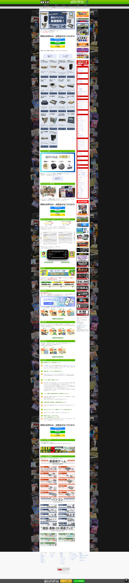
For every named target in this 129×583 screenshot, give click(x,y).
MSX (79, 85)
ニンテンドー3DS (80, 130)
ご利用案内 (52, 555)
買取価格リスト (43, 556)
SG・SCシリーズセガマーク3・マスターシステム (82, 101)
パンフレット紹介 (62, 562)
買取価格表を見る (44, 76)
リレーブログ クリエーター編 (73, 555)
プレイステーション (81, 139)
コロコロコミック (80, 185)
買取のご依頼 (42, 559)
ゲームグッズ (80, 197)
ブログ (70, 5)
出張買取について (43, 562)
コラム (85, 7)
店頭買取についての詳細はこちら (57, 356)
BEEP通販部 (54, 7)
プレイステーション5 (81, 146)
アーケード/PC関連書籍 (81, 172)
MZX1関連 (79, 77)
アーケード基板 (66, 7)
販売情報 (61, 556)
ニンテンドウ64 (80, 125)
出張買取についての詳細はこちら (57, 337)
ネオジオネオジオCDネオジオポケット (80, 153)
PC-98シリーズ (80, 68)
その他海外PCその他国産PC (80, 89)
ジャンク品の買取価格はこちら (58, 178)
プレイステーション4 (81, 144)
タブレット (79, 179)
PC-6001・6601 (80, 71)
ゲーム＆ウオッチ (80, 136)
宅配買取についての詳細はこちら (57, 318)
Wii (78, 131)
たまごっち (79, 163)
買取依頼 (64, 5)
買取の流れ (56, 5)
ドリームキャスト (80, 108)
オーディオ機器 (80, 190)
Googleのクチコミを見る (65, 262)
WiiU (79, 133)
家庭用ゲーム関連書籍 (81, 174)
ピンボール (77, 7)
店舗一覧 (44, 7)
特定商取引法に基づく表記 (83, 557)
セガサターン (80, 106)
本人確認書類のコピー (47, 365)
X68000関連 (80, 74)
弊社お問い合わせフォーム (48, 374)
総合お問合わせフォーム (83, 560)
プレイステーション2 (81, 141)
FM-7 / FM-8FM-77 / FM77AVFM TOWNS (80, 81)
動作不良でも (50, 56)
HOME (41, 9)
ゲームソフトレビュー (63, 559)
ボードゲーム (80, 192)
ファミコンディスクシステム (80, 116)
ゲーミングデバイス (81, 184)
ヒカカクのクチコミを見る (48, 262)
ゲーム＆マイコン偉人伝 (73, 558)
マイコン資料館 (72, 559)
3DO (79, 166)
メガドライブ (80, 103)
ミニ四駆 (79, 187)
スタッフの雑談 (62, 563)
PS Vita (79, 149)
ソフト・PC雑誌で (65, 56)
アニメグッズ (80, 195)
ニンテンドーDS (80, 128)
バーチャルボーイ (80, 123)
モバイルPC (80, 94)
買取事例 (61, 555)
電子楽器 (79, 97)
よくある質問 (77, 5)
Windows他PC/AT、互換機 (82, 91)
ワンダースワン (80, 161)
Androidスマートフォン (81, 182)
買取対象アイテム (46, 5)
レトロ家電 (79, 177)
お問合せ (52, 556)
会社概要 (85, 5)
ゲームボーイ (80, 118)
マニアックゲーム (80, 169)
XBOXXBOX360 (79, 158)
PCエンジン (80, 111)
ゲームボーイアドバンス (81, 120)
